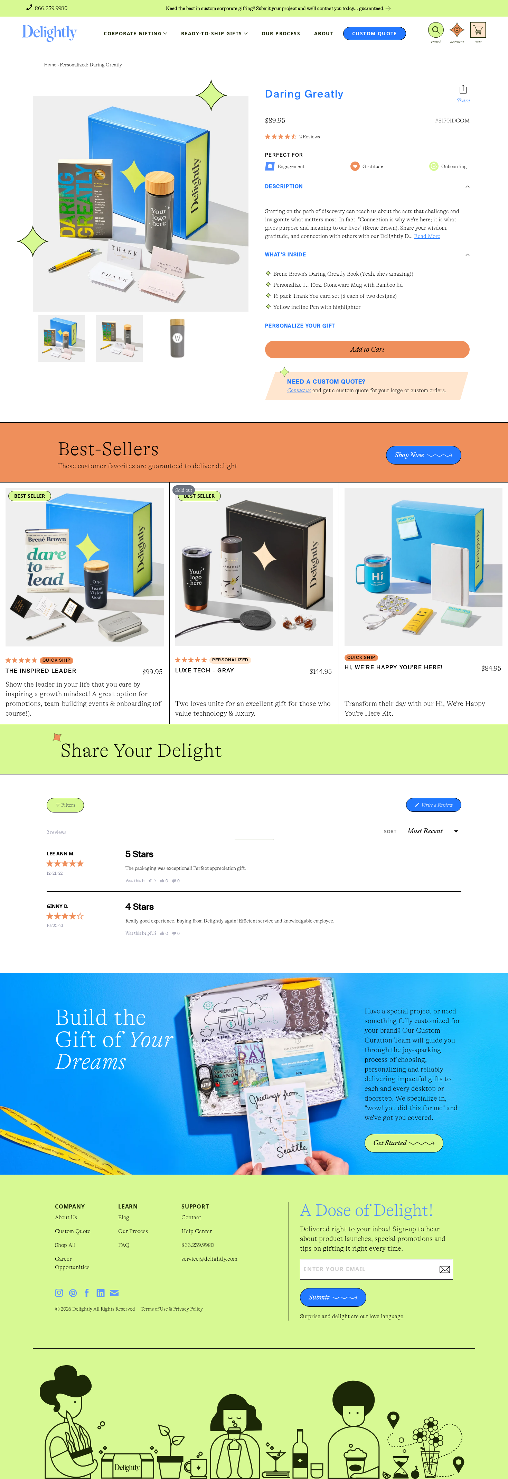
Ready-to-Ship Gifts (211, 33)
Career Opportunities (72, 1263)
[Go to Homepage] (49, 33)
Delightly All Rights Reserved (103, 1309)
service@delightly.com (209, 1259)
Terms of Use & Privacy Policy (172, 1309)
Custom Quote (73, 1231)
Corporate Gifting (133, 33)
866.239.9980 (197, 1245)
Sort (391, 831)
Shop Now (409, 455)
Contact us (299, 390)
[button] (436, 33)
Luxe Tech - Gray (204, 671)
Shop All (65, 1245)
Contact (191, 1217)
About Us (66, 1217)
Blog (123, 1217)
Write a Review (440, 807)
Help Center (196, 1231)
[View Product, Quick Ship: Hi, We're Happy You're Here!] (423, 567)
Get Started (389, 1143)
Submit (319, 1297)
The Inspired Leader (41, 671)
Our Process (133, 1231)
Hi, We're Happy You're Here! (394, 668)
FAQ (124, 1245)
